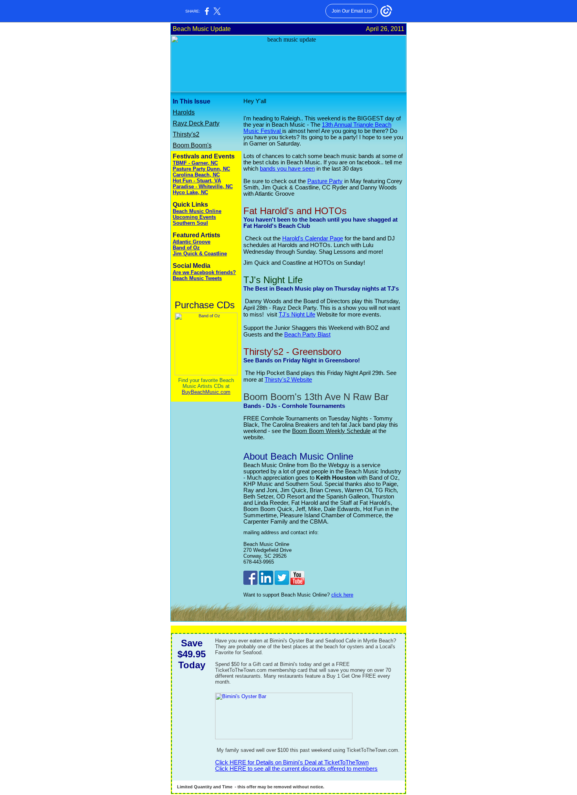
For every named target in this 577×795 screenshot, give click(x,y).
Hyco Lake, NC (190, 192)
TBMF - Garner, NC (195, 163)
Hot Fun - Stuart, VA (197, 181)
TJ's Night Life (297, 314)
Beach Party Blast (307, 334)
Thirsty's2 (186, 134)
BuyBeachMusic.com (206, 392)
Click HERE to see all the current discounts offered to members (296, 769)
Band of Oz (186, 248)
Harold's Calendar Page (312, 238)
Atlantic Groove (191, 242)
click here (342, 595)
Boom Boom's (192, 145)
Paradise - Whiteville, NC (203, 186)
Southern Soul (190, 223)
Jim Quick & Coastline (200, 254)
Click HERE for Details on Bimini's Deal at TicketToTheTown (292, 762)
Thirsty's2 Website (288, 379)
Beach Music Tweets (197, 278)
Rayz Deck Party (196, 123)
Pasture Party (325, 181)
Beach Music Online (197, 211)
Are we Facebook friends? (204, 272)
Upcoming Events (194, 217)
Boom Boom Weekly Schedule (331, 431)
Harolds (184, 112)
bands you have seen (287, 169)
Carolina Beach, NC (196, 175)
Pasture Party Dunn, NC (201, 169)
